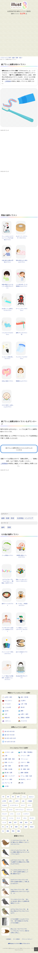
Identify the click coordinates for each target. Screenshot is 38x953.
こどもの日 (8, 707)
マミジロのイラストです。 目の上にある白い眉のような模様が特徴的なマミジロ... (20, 901)
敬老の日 (7, 717)
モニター (32, 818)
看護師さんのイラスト (21, 381)
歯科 (3, 527)
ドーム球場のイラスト (7, 555)
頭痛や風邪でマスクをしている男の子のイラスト (7, 286)
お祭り (17, 801)
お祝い (10, 801)
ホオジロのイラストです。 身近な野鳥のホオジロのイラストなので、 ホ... (20, 891)
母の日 (22, 707)
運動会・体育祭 (25, 717)
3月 (8, 731)
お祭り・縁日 (24, 714)
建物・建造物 (24, 772)
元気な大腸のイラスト (7, 381)
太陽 (21, 822)
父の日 (6, 710)
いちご (24, 796)
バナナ (4, 818)
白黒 (22, 782)
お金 (23, 801)
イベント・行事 (25, 755)
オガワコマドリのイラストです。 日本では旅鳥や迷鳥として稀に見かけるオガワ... (20, 881)
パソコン (11, 818)
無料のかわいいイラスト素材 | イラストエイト (19, 943)
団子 (15, 822)
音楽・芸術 (8, 765)
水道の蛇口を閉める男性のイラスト (7, 261)
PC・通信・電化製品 (26, 752)
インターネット (14, 805)
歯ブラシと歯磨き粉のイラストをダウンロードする (19, 448)
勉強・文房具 (24, 765)
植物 (16, 826)
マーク (18, 818)
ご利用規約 (8, 81)
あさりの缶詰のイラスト (21, 652)
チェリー (4, 814)
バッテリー (26, 814)
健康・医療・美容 (7, 518)
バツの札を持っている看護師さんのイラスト (21, 285)
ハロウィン (8, 721)
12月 (8, 741)
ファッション (24, 759)
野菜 (13, 831)
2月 (14, 741)
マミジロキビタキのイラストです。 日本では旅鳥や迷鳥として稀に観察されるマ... (19, 871)
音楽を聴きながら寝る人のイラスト (21, 261)
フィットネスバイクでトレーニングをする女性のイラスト (7, 238)
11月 (14, 738)
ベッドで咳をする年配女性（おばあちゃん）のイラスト (7, 677)
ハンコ (18, 814)
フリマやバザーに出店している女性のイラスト (7, 629)
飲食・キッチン (9, 762)
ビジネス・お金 (9, 752)
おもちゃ (31, 796)
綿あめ (32, 826)
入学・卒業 (24, 704)
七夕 (6, 714)
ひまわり (4, 805)
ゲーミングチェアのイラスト (21, 309)
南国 (10, 822)
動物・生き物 (8, 769)
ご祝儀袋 (29, 801)
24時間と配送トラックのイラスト (21, 556)
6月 (8, 735)
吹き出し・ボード (26, 779)
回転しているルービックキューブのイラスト (21, 580)
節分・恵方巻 (24, 697)
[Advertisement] (19, 36)
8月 (13, 735)
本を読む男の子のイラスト (21, 676)
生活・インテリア (10, 776)
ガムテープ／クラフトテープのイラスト (21, 237)
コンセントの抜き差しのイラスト (7, 357)
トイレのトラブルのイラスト (7, 333)
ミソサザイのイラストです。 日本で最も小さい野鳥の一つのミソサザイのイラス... (20, 842)
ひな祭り (23, 700)
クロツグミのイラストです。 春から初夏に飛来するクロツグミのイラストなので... (20, 852)
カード (23, 805)
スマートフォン (19, 809)
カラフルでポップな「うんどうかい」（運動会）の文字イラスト (7, 581)
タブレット (29, 809)
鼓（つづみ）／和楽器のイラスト (21, 604)
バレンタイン (8, 700)
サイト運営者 (16, 939)
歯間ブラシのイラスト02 (21, 333)
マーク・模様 (8, 779)
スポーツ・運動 (25, 762)
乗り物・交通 (8, 772)
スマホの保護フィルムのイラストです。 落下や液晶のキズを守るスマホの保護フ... (20, 921)
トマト (12, 814)
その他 (6, 786)
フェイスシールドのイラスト (21, 357)
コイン (29, 805)
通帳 (8, 831)
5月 (13, 731)
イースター (8, 704)
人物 (6, 755)
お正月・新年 (8, 697)
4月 (11, 731)
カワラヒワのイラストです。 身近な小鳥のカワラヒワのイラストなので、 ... (20, 911)
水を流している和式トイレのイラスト (7, 309)
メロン (25, 818)
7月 (11, 735)
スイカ (10, 809)
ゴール (4, 809)
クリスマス (24, 721)
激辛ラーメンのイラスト (7, 604)
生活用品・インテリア (25, 518)
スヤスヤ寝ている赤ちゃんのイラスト (7, 406)
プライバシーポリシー (27, 939)
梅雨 (22, 710)
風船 (18, 831)
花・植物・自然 (25, 769)
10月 (11, 738)
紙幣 (26, 826)
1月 (11, 741)
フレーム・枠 (8, 782)
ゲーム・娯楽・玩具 (26, 776)
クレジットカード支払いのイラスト (7, 652)
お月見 (4, 801)
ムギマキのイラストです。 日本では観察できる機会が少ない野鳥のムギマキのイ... (20, 862)
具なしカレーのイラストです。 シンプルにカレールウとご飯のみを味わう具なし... (20, 930)
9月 (8, 738)
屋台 (26, 822)
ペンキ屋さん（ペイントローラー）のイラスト (21, 629)
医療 (9, 527)
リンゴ (4, 822)
